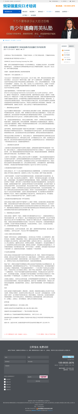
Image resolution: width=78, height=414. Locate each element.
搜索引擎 (8, 384)
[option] (39, 28)
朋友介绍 (8, 382)
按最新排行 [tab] (71, 46)
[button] (43, 377)
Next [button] (77, 28)
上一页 (16, 334)
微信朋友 (8, 379)
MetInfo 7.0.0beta (36, 410)
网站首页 (24, 11)
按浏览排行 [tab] (64, 46)
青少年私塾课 (67, 55)
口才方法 (19, 40)
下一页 (45, 334)
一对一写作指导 (67, 59)
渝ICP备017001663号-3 (30, 408)
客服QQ (73, 1)
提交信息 (38, 381)
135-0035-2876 (66, 362)
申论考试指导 (67, 50)
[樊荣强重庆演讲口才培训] (19, 6)
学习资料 (13, 40)
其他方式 (8, 389)
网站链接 (8, 387)
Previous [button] (1, 28)
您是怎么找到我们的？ (9, 376)
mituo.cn (50, 410)
